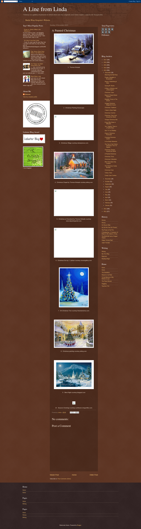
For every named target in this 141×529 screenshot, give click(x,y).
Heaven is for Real (107, 275)
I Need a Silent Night (110, 110)
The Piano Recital (107, 281)
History (104, 220)
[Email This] (71, 412)
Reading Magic (106, 258)
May (106, 194)
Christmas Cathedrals (111, 159)
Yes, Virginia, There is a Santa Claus (111, 127)
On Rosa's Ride (106, 225)
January (107, 205)
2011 (105, 211)
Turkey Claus (108, 172)
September (108, 184)
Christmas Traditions (110, 107)
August (107, 186)
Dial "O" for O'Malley (110, 130)
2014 (105, 67)
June (106, 192)
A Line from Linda (45, 9)
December (108, 72)
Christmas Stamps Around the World (110, 150)
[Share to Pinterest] (78, 412)
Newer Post (54, 475)
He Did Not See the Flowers (109, 227)
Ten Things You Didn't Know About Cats (37, 64)
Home (74, 475)
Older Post (94, 475)
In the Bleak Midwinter (111, 141)
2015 (105, 65)
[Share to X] (74, 412)
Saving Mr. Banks (110, 85)
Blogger (79, 525)
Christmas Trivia (109, 156)
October (107, 181)
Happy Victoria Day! (107, 240)
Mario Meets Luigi (36, 76)
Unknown (28, 94)
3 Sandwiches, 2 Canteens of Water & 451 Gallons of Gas (110, 233)
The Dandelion (106, 272)
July (106, 189)
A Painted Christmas (110, 154)
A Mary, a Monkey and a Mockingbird (111, 89)
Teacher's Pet (105, 286)
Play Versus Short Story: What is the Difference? (38, 52)
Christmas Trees (109, 92)
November (108, 179)
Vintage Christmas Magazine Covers (110, 104)
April (106, 197)
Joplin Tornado (106, 242)
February (107, 202)
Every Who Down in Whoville (110, 123)
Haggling (104, 283)
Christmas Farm (109, 170)
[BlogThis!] (73, 412)
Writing (104, 251)
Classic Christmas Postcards (110, 134)
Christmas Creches (110, 113)
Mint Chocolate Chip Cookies (110, 162)
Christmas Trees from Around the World (111, 116)
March (107, 200)
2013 (105, 70)
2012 (105, 208)
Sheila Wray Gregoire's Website (37, 20)
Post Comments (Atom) (64, 478)
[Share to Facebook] (76, 412)
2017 (105, 59)
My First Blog (105, 254)
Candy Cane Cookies (110, 175)
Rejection (104, 256)
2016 (105, 62)
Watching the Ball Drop (111, 75)
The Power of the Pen (108, 230)
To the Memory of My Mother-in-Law (108, 278)
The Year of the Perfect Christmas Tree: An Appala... (111, 145)
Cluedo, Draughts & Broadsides (110, 78)
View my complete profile (30, 97)
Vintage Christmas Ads (111, 119)
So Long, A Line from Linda (31, 40)
